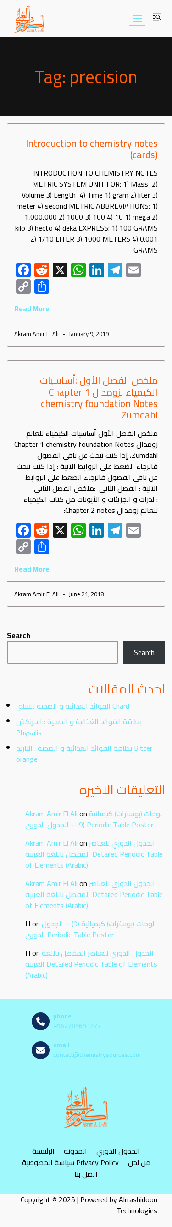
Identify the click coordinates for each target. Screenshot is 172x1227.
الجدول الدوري (118, 1150)
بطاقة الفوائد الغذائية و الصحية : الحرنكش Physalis (79, 727)
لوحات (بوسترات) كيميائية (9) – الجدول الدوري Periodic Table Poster (93, 819)
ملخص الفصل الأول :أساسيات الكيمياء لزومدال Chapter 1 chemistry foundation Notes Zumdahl (99, 397)
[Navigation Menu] (137, 18)
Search (18, 635)
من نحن (139, 1162)
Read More (32, 308)
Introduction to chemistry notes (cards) (92, 149)
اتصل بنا (86, 1173)
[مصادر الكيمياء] (29, 18)
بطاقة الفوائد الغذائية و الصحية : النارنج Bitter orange (84, 753)
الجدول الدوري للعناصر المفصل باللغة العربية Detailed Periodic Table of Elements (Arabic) (94, 854)
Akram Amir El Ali (51, 813)
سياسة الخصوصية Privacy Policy (70, 1162)
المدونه (75, 1150)
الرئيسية (43, 1150)
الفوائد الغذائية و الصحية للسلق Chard (72, 706)
